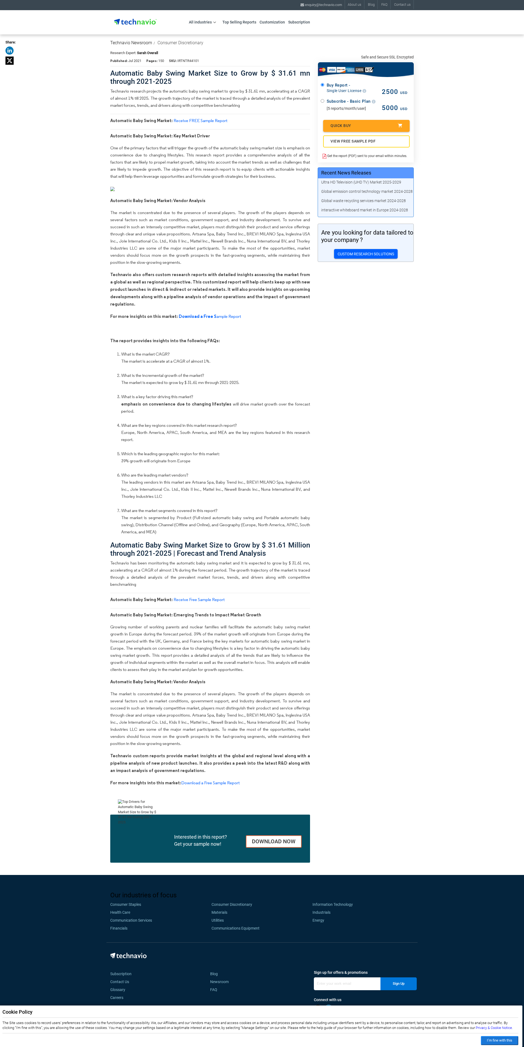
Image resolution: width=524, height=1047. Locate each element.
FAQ (384, 4)
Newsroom (221, 982)
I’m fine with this (499, 1040)
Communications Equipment (236, 928)
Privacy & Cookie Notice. (494, 1028)
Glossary (117, 989)
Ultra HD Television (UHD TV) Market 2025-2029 (361, 182)
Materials (219, 912)
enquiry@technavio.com (323, 5)
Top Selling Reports (239, 22)
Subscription (299, 22)
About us (354, 4)
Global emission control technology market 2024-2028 (367, 191)
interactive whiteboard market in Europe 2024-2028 (364, 210)
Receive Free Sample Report (199, 599)
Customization (272, 22)
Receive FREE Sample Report (200, 120)
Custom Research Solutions (366, 254)
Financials (118, 928)
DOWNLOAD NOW (274, 841)
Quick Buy (341, 125)
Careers (116, 997)
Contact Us (119, 982)
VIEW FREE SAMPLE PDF (353, 141)
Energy (318, 920)
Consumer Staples (125, 904)
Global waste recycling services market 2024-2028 (363, 201)
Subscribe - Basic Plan (349, 101)
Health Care (120, 912)
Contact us (402, 4)
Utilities (218, 920)
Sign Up (398, 983)
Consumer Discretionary (180, 42)
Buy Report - (344, 88)
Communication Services (131, 920)
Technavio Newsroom (131, 42)
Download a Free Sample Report (210, 782)
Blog (371, 4)
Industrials (321, 912)
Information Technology (332, 904)
